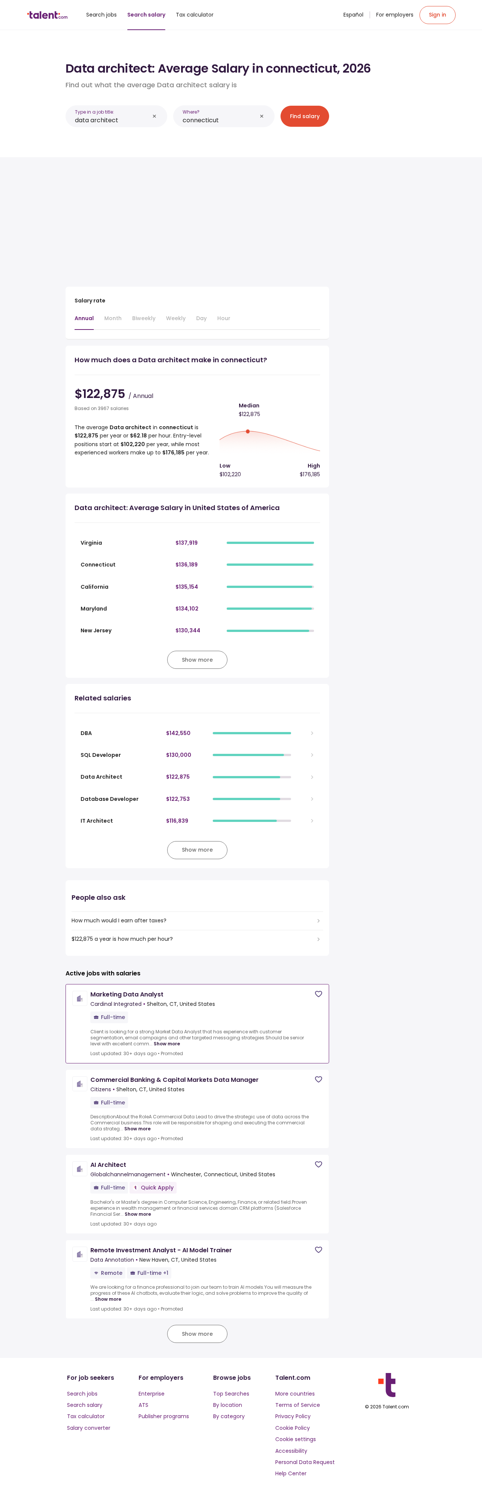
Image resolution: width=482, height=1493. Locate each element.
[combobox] (112, 120)
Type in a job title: (94, 112)
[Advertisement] (197, 219)
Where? (191, 112)
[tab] (84, 322)
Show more (167, 1044)
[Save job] (318, 994)
